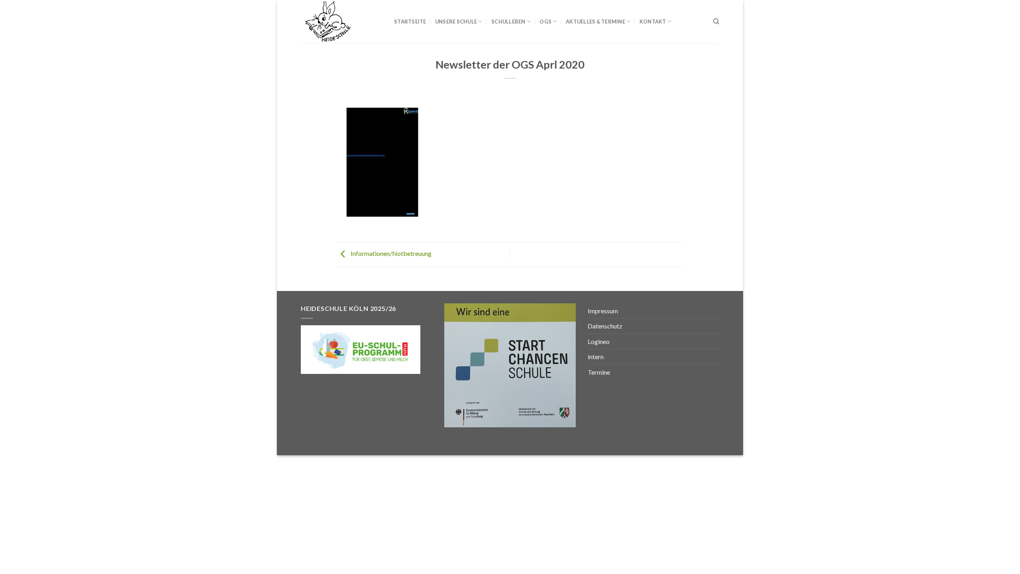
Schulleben (508, 21)
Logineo (599, 341)
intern (596, 356)
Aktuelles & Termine (595, 21)
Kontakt (652, 21)
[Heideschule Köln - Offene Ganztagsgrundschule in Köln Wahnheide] (341, 21)
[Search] (716, 21)
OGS (545, 21)
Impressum (603, 311)
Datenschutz (605, 326)
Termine (599, 372)
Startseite (410, 21)
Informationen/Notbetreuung (390, 253)
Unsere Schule (456, 21)
